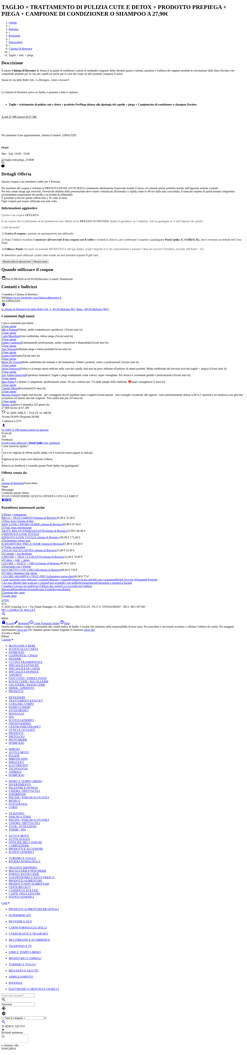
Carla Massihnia (10, 336)
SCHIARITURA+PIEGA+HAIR (21, 543)
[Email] (9, 499)
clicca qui (22, 629)
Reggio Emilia (44, 589)
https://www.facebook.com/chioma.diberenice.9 (34, 297)
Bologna (6, 589)
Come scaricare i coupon (34, 582)
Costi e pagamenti (106, 579)
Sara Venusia (8, 349)
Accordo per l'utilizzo (80, 586)
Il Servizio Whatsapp (134, 579)
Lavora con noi (22, 586)
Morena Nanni (9, 394)
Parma (32, 589)
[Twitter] (6, 499)
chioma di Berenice (12, 483)
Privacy (35, 586)
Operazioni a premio (108, 582)
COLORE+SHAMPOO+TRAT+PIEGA (25, 576)
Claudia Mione (9, 388)
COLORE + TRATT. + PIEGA (19, 563)
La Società (126, 582)
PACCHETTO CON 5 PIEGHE (20, 569)
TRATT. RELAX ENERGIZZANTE (23, 530)
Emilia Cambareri (11, 342)
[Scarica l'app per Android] (13, 592)
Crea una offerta (10, 582)
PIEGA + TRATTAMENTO (18, 517)
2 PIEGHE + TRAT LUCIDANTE (21, 556)
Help (119, 579)
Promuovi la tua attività (82, 579)
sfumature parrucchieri (61, 576)
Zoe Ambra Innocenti (13, 375)
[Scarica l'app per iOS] (9, 595)
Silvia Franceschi (11, 368)
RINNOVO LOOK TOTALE (19, 537)
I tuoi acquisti (55, 582)
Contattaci (7, 586)
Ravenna (57, 589)
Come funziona (10, 579)
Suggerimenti (89, 582)
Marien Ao (7, 404)
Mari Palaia (7, 381)
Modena (24, 589)
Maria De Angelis (11, 362)
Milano (15, 589)
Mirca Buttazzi (9, 329)
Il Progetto (151, 579)
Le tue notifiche (72, 582)
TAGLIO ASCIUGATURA (17, 550)
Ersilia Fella (8, 355)
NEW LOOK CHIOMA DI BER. (21, 524)
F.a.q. (64, 586)
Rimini (66, 589)
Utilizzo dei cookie (50, 586)
